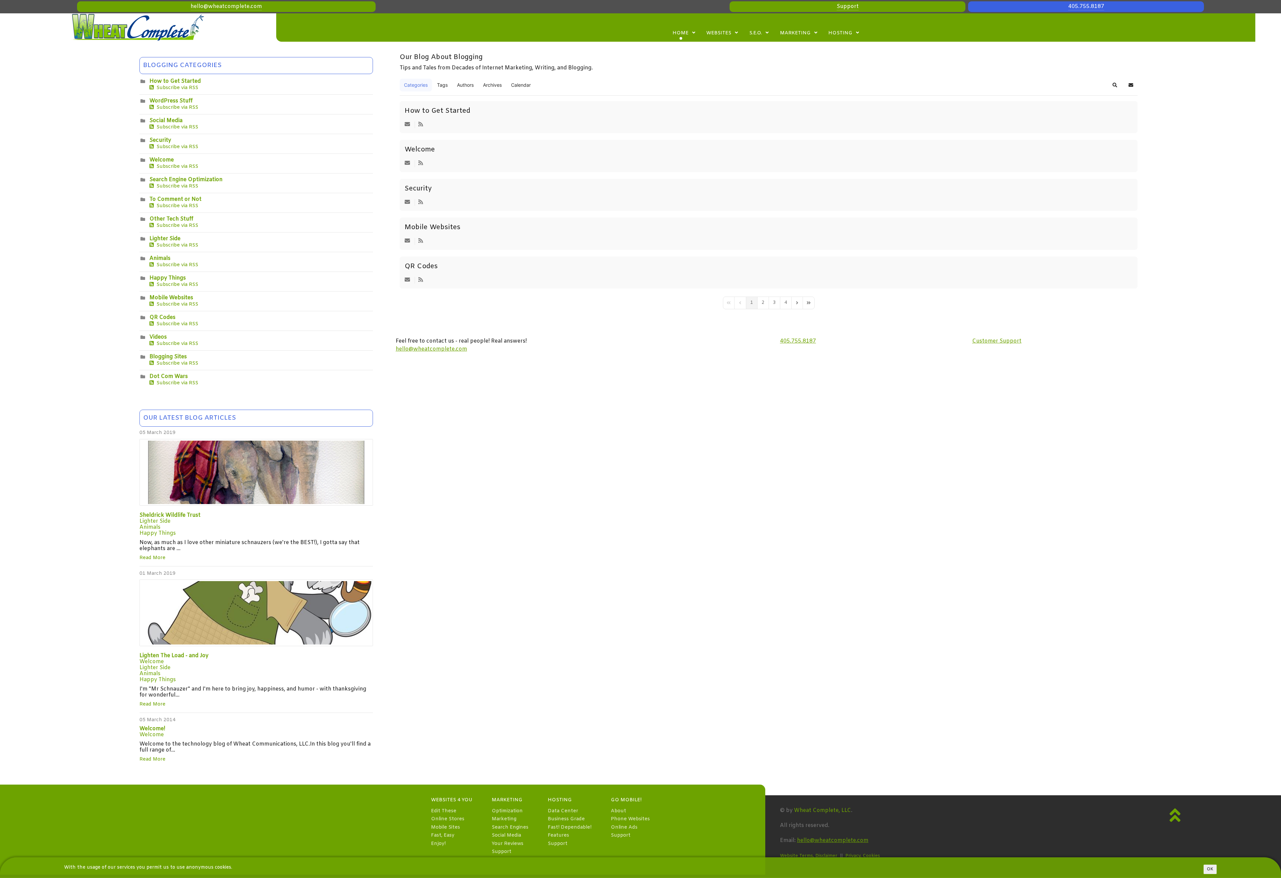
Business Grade (566, 819)
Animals (159, 258)
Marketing (504, 819)
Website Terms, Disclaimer (808, 856)
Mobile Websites (171, 297)
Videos (158, 337)
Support (848, 6)
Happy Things (167, 278)
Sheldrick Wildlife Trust (169, 515)
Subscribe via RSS (176, 88)
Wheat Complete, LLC (822, 810)
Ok (1210, 869)
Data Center (563, 811)
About (618, 811)
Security (160, 140)
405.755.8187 (1086, 6)
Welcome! (152, 728)
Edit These (443, 811)
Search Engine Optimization (186, 179)
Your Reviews (507, 844)
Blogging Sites (168, 356)
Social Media (165, 120)
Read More (152, 558)
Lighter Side (164, 238)
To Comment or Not (175, 199)
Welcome (161, 159)
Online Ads (624, 827)
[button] (1115, 85)
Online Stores (447, 819)
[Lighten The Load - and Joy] (256, 612)
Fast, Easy (442, 835)
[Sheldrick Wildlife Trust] (256, 472)
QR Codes (162, 317)
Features (558, 835)
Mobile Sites (445, 827)
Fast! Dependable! (569, 827)
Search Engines (510, 827)
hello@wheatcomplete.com (226, 6)
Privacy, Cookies (862, 856)
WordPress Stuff (170, 100)
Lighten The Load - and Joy (173, 655)
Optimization (507, 811)
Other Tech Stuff (171, 219)
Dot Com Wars (168, 376)
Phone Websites (630, 819)
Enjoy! (438, 844)
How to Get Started (175, 81)
